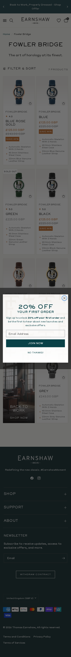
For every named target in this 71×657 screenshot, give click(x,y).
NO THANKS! (36, 353)
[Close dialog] (64, 298)
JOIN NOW (35, 343)
